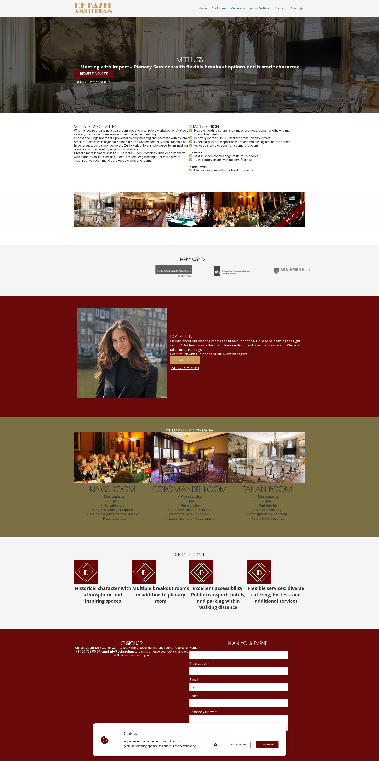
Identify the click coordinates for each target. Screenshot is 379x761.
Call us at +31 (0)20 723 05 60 (93, 82)
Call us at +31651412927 (185, 368)
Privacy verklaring (184, 746)
